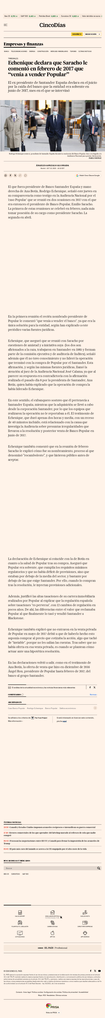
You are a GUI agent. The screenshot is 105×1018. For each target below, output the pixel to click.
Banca (6, 51)
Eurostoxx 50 (66, 16)
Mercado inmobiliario (59, 51)
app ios (52, 937)
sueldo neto (85, 916)
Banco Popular (51, 708)
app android (85, 937)
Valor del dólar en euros (91, 16)
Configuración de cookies (53, 992)
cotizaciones (20, 937)
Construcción (42, 51)
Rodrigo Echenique (35, 708)
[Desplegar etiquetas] (95, 708)
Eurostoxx (15, 874)
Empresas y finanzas (23, 44)
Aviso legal (27, 992)
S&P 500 (24, 16)
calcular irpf (20, 916)
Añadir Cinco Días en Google (89, 175)
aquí (65, 721)
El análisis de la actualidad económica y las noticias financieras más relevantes (43, 687)
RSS (44, 995)
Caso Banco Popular (16, 708)
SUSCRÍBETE (76, 34)
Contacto (19, 992)
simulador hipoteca (52, 916)
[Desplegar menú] (6, 25)
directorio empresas (85, 926)
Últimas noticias (84, 51)
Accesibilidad (83, 992)
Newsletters (51, 995)
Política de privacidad (70, 992)
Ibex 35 (7, 16)
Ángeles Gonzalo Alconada (52, 165)
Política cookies (37, 992)
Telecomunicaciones (19, 51)
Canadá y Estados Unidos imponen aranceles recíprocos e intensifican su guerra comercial (52, 827)
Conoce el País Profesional (52, 948)
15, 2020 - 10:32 (55, 168)
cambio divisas (52, 926)
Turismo (73, 51)
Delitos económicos (68, 708)
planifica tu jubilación (20, 926)
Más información (15, 721)
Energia (32, 51)
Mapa (40, 995)
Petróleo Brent (44, 16)
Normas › (93, 695)
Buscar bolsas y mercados (17, 861)
